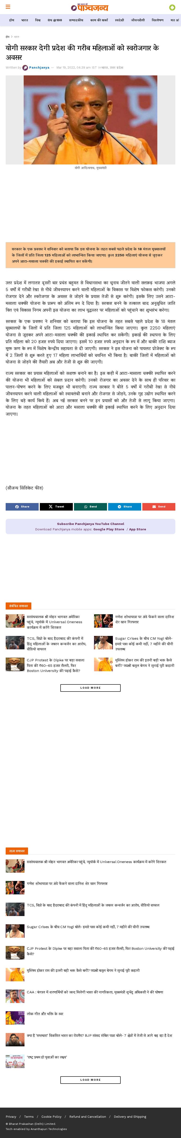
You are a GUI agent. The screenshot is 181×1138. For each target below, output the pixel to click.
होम (11, 20)
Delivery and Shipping (130, 1116)
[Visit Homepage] (90, 7)
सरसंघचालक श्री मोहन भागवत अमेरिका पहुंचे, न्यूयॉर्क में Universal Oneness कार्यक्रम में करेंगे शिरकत (54, 622)
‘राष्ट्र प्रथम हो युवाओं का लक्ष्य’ (47, 1057)
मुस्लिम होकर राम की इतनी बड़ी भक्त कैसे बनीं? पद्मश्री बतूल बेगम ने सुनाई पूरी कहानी (83, 970)
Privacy (11, 1116)
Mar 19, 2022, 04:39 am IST (76, 67)
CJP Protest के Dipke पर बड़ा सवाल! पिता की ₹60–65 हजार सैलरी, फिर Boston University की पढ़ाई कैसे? (55, 665)
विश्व (38, 20)
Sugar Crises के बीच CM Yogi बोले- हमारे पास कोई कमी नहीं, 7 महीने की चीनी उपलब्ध (144, 643)
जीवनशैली (138, 20)
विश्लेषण (158, 20)
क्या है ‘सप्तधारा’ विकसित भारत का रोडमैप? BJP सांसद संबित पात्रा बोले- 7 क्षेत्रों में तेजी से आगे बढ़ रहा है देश (99, 1035)
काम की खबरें (99, 20)
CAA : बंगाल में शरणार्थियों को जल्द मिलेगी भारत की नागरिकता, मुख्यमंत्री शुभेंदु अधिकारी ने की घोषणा (95, 992)
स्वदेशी (119, 20)
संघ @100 (55, 20)
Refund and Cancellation (87, 1116)
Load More (90, 687)
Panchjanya (39, 67)
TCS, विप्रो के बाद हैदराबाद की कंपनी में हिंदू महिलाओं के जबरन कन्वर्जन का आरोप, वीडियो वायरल (56, 643)
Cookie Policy (51, 1116)
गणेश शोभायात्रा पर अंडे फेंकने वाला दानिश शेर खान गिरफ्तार (67, 883)
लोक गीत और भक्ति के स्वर (45, 1013)
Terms (29, 1116)
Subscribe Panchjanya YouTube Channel (90, 524)
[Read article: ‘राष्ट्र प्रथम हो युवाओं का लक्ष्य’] (15, 1061)
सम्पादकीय (76, 20)
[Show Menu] (8, 7)
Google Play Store (108, 529)
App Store (137, 529)
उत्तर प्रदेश (116, 67)
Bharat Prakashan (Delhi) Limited (32, 1124)
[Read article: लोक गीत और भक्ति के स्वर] (15, 1018)
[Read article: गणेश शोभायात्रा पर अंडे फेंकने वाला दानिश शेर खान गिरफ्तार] (103, 621)
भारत (24, 20)
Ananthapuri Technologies (49, 1129)
